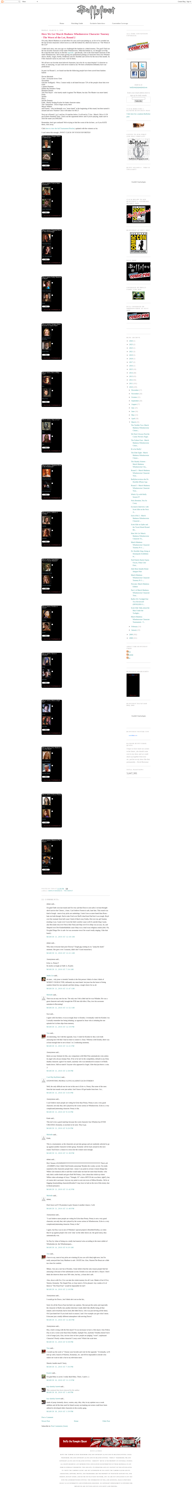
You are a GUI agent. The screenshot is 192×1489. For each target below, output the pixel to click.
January (134, 630)
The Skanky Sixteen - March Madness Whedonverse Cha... (139, 464)
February (134, 626)
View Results (47, 168)
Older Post (106, 1421)
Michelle (50, 995)
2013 (131, 376)
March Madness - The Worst (60, 891)
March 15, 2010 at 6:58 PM (60, 1342)
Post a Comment (47, 1417)
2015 (131, 369)
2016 (131, 366)
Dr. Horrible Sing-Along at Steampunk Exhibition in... (140, 553)
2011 (131, 383)
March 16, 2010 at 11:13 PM (60, 1380)
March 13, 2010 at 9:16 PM (60, 1112)
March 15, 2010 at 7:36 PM (60, 1367)
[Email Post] (66, 888)
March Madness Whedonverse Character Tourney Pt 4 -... (140, 545)
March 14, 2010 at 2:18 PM (60, 1289)
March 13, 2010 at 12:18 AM (61, 937)
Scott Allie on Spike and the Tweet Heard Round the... (140, 527)
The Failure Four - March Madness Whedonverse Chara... (140, 443)
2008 (131, 638)
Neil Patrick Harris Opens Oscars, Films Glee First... (140, 562)
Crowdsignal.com (56, 168)
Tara (48, 1033)
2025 (131, 344)
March (133, 422)
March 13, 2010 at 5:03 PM (60, 1093)
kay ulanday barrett (53, 1386)
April (133, 418)
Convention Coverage (120, 23)
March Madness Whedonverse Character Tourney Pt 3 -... (140, 577)
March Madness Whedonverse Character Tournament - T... (140, 619)
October (134, 397)
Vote (46, 165)
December (135, 390)
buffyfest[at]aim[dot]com (138, 87)
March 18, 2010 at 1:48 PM (60, 1392)
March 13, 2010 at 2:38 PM (60, 1071)
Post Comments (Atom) (59, 1426)
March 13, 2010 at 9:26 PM (60, 1128)
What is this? (133, 695)
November (135, 394)
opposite (70, 53)
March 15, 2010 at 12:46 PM (60, 1320)
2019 (131, 355)
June (133, 411)
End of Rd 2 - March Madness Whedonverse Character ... (140, 518)
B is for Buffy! (136, 449)
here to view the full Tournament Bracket (60, 128)
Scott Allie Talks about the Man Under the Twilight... (140, 610)
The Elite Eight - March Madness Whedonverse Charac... (140, 455)
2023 (131, 348)
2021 (131, 351)
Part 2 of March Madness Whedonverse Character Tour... (140, 592)
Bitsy (129, 652)
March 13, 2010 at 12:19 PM (60, 1027)
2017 (131, 362)
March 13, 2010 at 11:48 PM (60, 1208)
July (133, 408)
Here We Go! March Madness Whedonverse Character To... (140, 536)
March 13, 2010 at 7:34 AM (60, 969)
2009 (131, 634)
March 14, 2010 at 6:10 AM (60, 1247)
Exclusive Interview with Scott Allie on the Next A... (140, 509)
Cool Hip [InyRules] (54, 1077)
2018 (131, 359)
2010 (131, 387)
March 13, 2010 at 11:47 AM (61, 988)
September (135, 401)
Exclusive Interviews (97, 23)
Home (62, 23)
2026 (131, 341)
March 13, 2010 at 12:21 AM (61, 953)
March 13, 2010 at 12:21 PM (60, 1046)
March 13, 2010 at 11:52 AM (61, 1008)
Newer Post (46, 1421)
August (134, 404)
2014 (131, 373)
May (133, 415)
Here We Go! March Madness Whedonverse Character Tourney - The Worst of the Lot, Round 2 (75, 36)
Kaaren (49, 1373)
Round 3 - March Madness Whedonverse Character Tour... (140, 473)
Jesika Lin (50, 976)
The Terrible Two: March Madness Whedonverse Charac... (140, 427)
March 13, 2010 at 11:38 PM (60, 1153)
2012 (131, 380)
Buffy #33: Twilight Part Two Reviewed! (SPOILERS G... (139, 601)
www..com (133, 675)
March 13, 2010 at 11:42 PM (60, 1189)
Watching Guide (77, 23)
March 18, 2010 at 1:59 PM (60, 1411)
